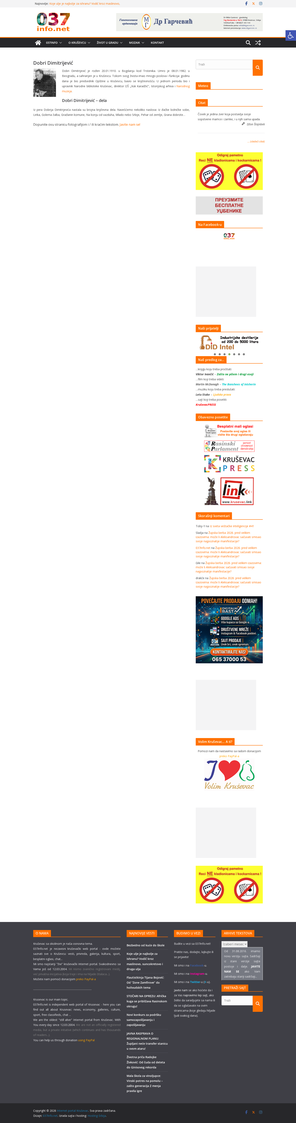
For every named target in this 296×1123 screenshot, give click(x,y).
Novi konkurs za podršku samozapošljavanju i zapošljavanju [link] (144, 1020)
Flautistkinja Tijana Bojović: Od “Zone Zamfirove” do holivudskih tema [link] (145, 982)
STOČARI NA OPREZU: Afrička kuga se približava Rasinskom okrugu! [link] (147, 1001)
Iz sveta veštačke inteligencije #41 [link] (232, 526)
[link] (291, 35)
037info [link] (52, 43)
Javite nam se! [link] (130, 124)
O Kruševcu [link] (77, 43)
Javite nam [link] (181, 990)
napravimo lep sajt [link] (195, 995)
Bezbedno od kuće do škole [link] (67, 3)
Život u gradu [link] (107, 43)
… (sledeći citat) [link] (256, 141)
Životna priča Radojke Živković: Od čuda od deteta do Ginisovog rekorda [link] (146, 1062)
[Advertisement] (226, 291)
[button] (60, 43)
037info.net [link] (203, 548)
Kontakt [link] (157, 43)
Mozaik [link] (134, 43)
